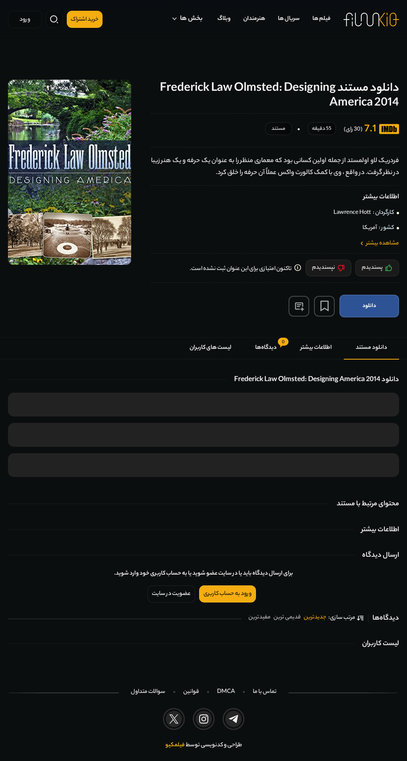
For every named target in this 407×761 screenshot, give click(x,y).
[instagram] (204, 719)
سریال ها (289, 19)
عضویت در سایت (171, 594)
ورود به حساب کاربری (228, 594)
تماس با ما (265, 692)
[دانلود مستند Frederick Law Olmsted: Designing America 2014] (69, 172)
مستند (278, 129)
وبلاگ (224, 19)
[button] (299, 306)
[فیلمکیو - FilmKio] (371, 19)
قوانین (191, 692)
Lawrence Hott (352, 213)
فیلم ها (321, 19)
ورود (24, 20)
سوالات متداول (148, 692)
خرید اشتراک (85, 20)
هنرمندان (254, 19)
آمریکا (369, 228)
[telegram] (233, 719)
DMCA (226, 692)
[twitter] (174, 719)
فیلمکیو (175, 745)
